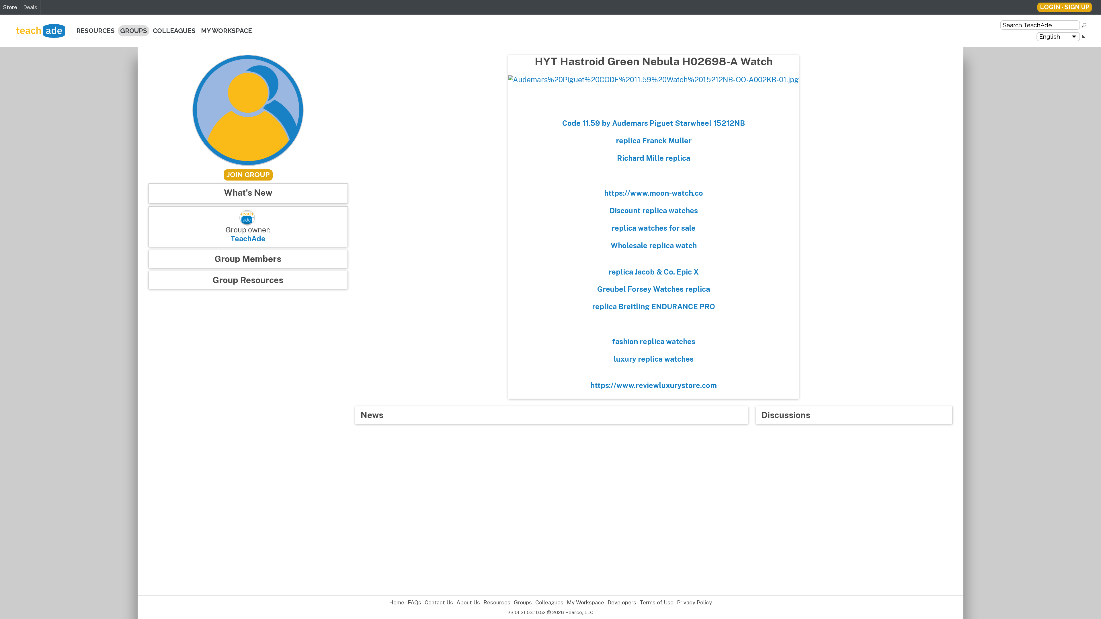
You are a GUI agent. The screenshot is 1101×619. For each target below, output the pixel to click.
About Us (468, 602)
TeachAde (248, 238)
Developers (622, 602)
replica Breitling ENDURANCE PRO (653, 306)
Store (10, 7)
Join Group (248, 175)
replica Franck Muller (654, 140)
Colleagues (174, 30)
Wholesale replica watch (654, 245)
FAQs (414, 602)
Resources (95, 30)
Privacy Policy (694, 602)
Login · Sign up (1065, 7)
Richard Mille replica (653, 158)
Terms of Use (657, 602)
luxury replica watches (654, 359)
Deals (30, 7)
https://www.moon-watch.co (653, 193)
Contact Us (439, 602)
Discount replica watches (654, 210)
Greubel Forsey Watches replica (653, 289)
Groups (133, 30)
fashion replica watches (653, 341)
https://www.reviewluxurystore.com (653, 385)
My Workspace (226, 30)
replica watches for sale (654, 228)
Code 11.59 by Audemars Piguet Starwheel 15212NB (653, 123)
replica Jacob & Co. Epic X (653, 272)
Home (396, 602)
